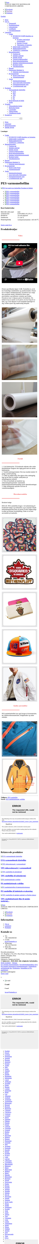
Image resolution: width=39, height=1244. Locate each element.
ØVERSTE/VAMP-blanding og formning (22, 137)
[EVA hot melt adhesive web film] (11, 856)
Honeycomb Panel (18, 75)
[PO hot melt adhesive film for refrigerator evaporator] (15, 887)
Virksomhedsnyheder (15, 106)
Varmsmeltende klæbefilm (17, 90)
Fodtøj (11, 34)
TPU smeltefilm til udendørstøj (13, 876)
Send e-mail (4, 973)
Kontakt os (8, 115)
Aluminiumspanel (18, 77)
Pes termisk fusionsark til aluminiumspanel (14, 966)
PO (14, 97)
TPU (14, 95)
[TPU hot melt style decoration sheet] (13, 864)
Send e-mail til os (6, 225)
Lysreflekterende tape (19, 86)
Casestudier (12, 109)
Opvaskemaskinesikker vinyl (28, 964)
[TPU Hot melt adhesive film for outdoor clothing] (11, 872)
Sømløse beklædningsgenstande (23, 63)
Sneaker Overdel (22, 43)
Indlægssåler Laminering (20, 47)
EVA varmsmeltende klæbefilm (13, 860)
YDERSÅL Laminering (20, 50)
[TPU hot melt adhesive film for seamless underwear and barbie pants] (18, 895)
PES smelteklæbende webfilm (15, 799)
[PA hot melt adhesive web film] (10, 879)
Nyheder (7, 104)
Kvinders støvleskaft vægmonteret (23, 40)
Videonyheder (13, 111)
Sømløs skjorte (17, 57)
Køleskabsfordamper (19, 81)
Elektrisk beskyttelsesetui (21, 72)
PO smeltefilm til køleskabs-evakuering (17, 891)
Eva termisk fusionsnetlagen (9, 964)
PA (14, 99)
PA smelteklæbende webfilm (12, 883)
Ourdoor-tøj (16, 54)
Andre (11, 79)
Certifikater (12, 29)
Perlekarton (16, 968)
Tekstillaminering (18, 66)
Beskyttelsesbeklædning (20, 61)
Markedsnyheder (14, 108)
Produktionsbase (14, 25)
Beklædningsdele (14, 52)
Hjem (6, 20)
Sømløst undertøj (18, 56)
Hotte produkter (6, 963)
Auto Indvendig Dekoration (21, 83)
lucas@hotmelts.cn (11, 941)
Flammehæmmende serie (20, 84)
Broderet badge (17, 65)
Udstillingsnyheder (15, 113)
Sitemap (14, 963)
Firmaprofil (12, 23)
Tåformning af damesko (24, 45)
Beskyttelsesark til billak (16, 100)
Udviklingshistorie (14, 30)
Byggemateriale (14, 74)
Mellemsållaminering (19, 48)
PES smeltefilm (13, 797)
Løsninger (8, 32)
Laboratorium (13, 27)
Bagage (11, 68)
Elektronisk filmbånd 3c (16, 70)
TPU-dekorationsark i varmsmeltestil (16, 868)
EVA (14, 91)
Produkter (8, 88)
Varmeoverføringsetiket (20, 59)
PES (14, 93)
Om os (7, 21)
